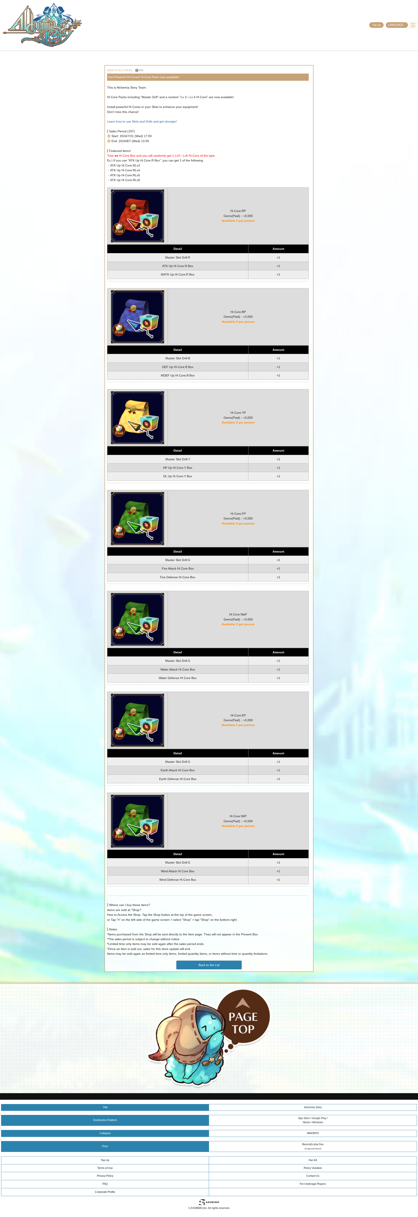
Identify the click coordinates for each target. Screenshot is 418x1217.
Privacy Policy (105, 1175)
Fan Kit (313, 1160)
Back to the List (209, 965)
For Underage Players (313, 1183)
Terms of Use (105, 1168)
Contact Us (312, 1175)
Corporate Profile (105, 1191)
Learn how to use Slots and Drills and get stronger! (142, 121)
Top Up (376, 25)
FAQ (105, 1183)
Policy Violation (313, 1168)
